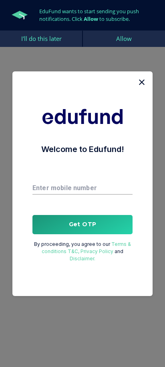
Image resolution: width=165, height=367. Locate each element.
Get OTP (83, 224)
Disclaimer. (82, 258)
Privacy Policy (96, 251)
